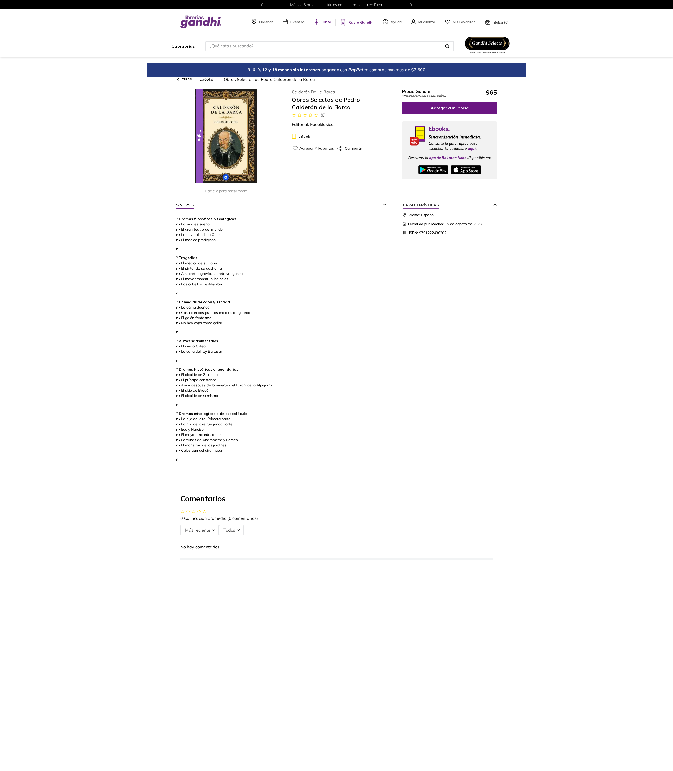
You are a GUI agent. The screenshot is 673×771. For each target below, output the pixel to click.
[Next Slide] (411, 5)
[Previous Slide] (262, 5)
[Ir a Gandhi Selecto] (487, 54)
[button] (226, 136)
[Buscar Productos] (447, 46)
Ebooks (206, 79)
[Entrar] (427, 22)
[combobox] (329, 46)
